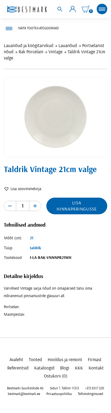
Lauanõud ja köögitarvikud (28, 45)
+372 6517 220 (94, 388)
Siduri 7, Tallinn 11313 (64, 388)
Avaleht (16, 359)
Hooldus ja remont (65, 359)
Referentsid (18, 368)
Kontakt (96, 368)
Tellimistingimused (90, 394)
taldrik (35, 248)
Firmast (95, 359)
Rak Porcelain (31, 51)
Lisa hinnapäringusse (77, 206)
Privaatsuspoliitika (59, 394)
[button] (22, 189)
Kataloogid (44, 368)
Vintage (55, 51)
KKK (79, 368)
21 (31, 238)
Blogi (64, 368)
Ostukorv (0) (55, 376)
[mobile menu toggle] (102, 9)
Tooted (35, 359)
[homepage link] (27, 9)
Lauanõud (67, 45)
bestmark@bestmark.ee (24, 394)
